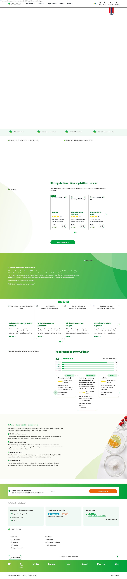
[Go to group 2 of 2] (76, 232)
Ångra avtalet (16, 557)
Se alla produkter (62, 242)
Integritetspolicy (32, 575)
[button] (66, 197)
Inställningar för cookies (14, 575)
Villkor (24, 575)
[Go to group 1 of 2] (75, 232)
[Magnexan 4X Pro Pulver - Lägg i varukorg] (101, 226)
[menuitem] (30, 4)
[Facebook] (117, 556)
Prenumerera (102, 491)
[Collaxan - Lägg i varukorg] (63, 226)
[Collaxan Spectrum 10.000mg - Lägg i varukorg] (82, 226)
